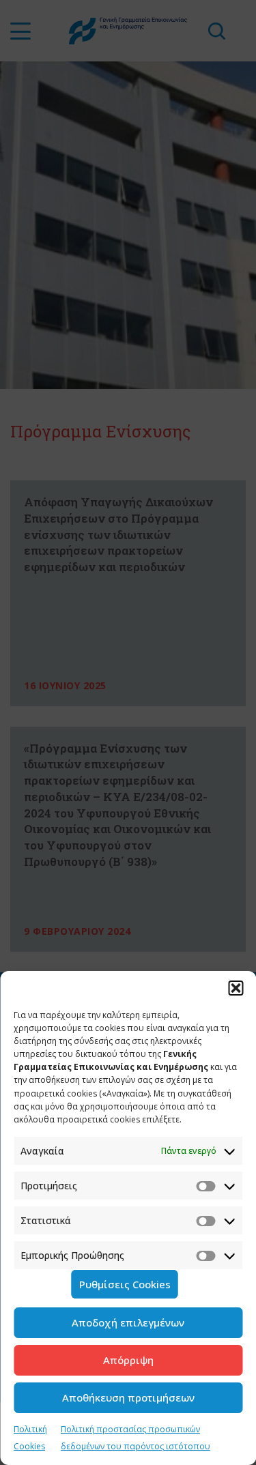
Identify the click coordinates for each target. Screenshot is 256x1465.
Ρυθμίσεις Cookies (125, 1284)
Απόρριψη (128, 1360)
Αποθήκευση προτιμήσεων (128, 1397)
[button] (235, 988)
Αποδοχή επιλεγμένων (128, 1322)
